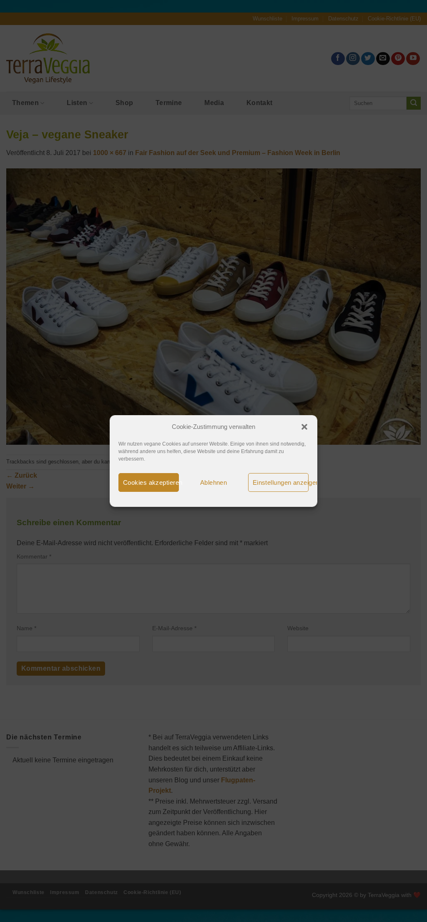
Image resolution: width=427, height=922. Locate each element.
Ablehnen (213, 482)
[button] (304, 427)
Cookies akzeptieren (151, 482)
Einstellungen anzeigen (281, 482)
